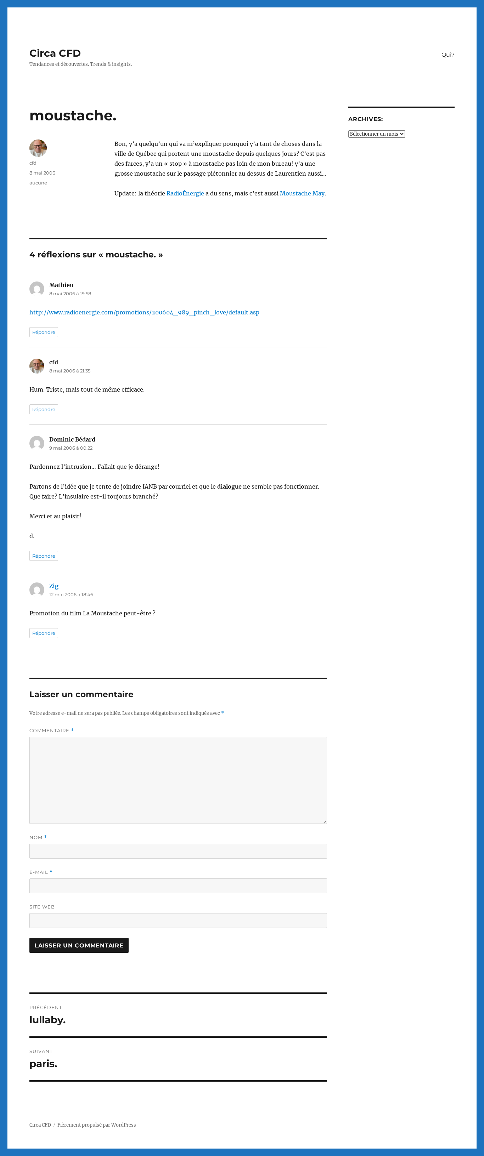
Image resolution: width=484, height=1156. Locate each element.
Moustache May (302, 193)
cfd (32, 163)
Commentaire (51, 731)
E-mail (41, 872)
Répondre (43, 332)
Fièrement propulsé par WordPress (96, 1125)
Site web (42, 907)
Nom (38, 838)
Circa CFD (55, 53)
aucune (38, 183)
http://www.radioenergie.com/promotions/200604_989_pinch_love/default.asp (144, 312)
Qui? (448, 54)
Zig (53, 586)
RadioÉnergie (185, 193)
